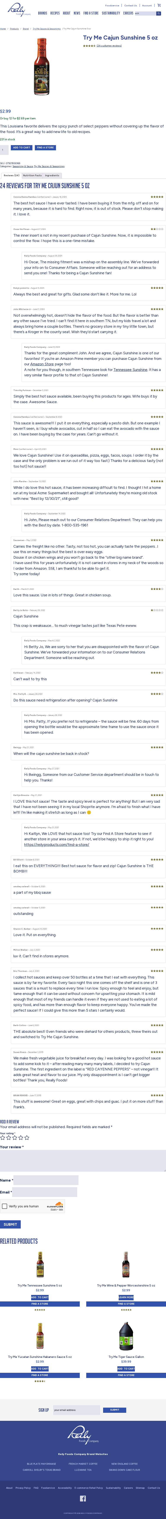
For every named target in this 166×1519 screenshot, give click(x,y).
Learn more (126, 1297)
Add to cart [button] (40, 1297)
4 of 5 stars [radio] (20, 1137)
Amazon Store (42, 364)
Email (6, 1192)
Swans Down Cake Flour (124, 1470)
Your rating (7, 1133)
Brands (42, 13)
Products (14, 28)
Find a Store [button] (46, 147)
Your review (12, 1147)
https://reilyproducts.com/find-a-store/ (56, 844)
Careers (128, 13)
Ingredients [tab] (52, 175)
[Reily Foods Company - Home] (19, 10)
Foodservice (112, 5)
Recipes (55, 13)
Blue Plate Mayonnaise (41, 1464)
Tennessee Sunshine (130, 369)
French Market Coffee (83, 1464)
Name (6, 1180)
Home (3, 28)
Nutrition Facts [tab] (32, 175)
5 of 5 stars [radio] (26, 1137)
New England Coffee (125, 1464)
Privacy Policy (23, 1488)
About (66, 13)
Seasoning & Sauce (23, 166)
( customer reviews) (109, 45)
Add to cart (22, 147)
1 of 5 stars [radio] (2, 1137)
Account (147, 5)
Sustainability (111, 13)
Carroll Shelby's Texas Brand (42, 1470)
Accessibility (65, 1488)
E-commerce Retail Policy (89, 1488)
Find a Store (91, 13)
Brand (26, 28)
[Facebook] (83, 1498)
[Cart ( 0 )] (159, 5)
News (77, 13)
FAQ (36, 1488)
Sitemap (140, 1488)
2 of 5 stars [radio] (8, 1137)
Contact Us (130, 5)
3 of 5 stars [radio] (14, 1137)
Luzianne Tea (83, 1470)
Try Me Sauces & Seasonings (47, 28)
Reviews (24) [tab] (11, 175)
